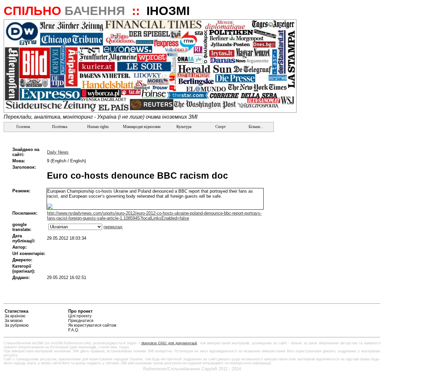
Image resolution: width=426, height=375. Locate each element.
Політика (59, 126)
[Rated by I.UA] (364, 312)
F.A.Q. (73, 330)
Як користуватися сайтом (92, 325)
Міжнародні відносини (141, 126)
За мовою (14, 320)
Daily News (58, 152)
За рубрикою (17, 325)
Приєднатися (81, 320)
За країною (15, 316)
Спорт (220, 126)
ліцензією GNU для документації (169, 343)
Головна (22, 126)
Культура (183, 126)
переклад (113, 226)
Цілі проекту (80, 316)
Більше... (255, 126)
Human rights (98, 126)
